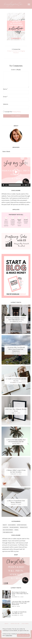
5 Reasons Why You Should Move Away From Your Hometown (16, 349)
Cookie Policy (9, 635)
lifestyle (5, 527)
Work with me (15, 623)
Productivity (23, 527)
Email (5, 96)
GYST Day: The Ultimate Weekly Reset (16, 410)
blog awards (11, 524)
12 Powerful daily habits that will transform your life (15, 440)
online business (14, 527)
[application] (16, 172)
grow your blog (21, 524)
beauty (5, 524)
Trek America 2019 (8, 532)
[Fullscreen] (28, 185)
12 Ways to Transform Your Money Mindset (16, 501)
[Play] (3, 185)
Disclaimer (25, 623)
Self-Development (8, 529)
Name (5, 89)
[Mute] (26, 185)
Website (5, 104)
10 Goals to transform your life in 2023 (16, 379)
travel (16, 529)
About (6, 623)
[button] (16, 172)
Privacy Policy (16, 112)
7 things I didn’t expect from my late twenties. (16, 471)
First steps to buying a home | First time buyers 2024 (16, 318)
